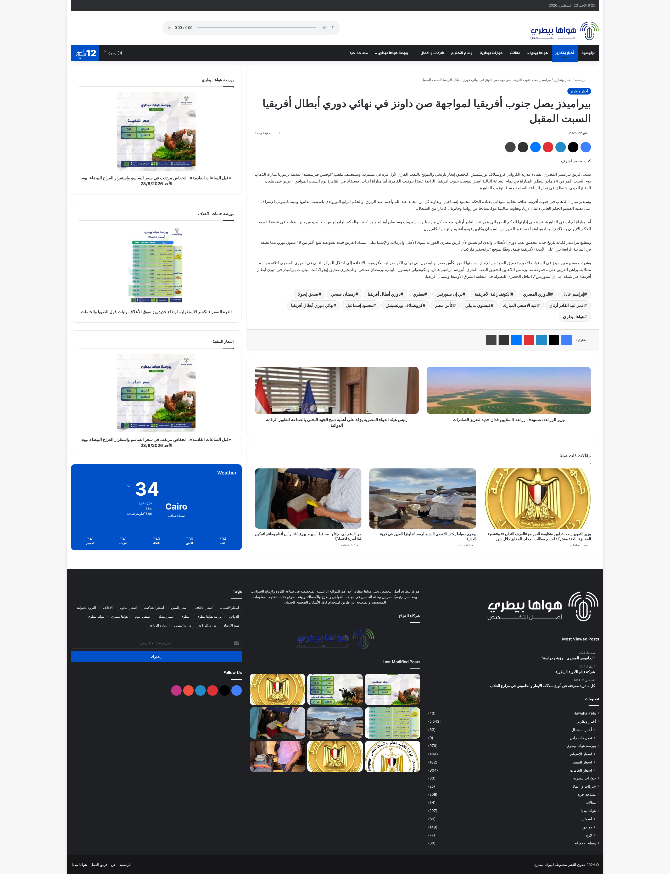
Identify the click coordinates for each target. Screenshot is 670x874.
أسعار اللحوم (128, 608)
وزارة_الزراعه (207, 625)
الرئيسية (588, 53)
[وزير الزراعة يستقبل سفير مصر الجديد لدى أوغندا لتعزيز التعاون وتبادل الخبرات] (335, 756)
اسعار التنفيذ (582, 762)
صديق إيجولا (308, 294)
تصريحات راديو (581, 737)
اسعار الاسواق (581, 754)
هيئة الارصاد (231, 625)
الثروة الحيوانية (86, 608)
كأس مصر (444, 305)
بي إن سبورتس (449, 294)
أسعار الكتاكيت (154, 608)
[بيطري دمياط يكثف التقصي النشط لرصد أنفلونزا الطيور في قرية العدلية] (422, 498)
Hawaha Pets (584, 713)
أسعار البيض (179, 608)
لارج (589, 835)
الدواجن (234, 616)
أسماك (587, 819)
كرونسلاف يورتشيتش (404, 305)
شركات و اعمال (432, 53)
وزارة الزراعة (158, 625)
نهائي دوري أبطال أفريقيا (312, 305)
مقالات (515, 53)
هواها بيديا (539, 53)
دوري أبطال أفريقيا (384, 294)
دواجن (587, 827)
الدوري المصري (536, 294)
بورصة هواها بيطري (393, 53)
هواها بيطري (573, 316)
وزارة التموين (182, 625)
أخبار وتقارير (564, 53)
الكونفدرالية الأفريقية (493, 294)
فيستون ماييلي (478, 305)
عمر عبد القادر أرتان (566, 305)
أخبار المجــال (581, 729)
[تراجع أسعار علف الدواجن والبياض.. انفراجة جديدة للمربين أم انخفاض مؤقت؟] (335, 689)
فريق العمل (99, 864)
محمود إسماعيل (359, 305)
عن (113, 864)
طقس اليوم (142, 616)
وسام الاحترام (461, 53)
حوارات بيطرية (491, 53)
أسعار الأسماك (229, 608)
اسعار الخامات (581, 770)
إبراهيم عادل (573, 294)
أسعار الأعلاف (204, 608)
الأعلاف (108, 608)
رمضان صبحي (343, 294)
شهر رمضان (166, 616)
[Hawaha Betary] (564, 31)
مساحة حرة (359, 53)
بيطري (418, 294)
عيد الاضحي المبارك (520, 305)
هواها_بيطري (119, 616)
